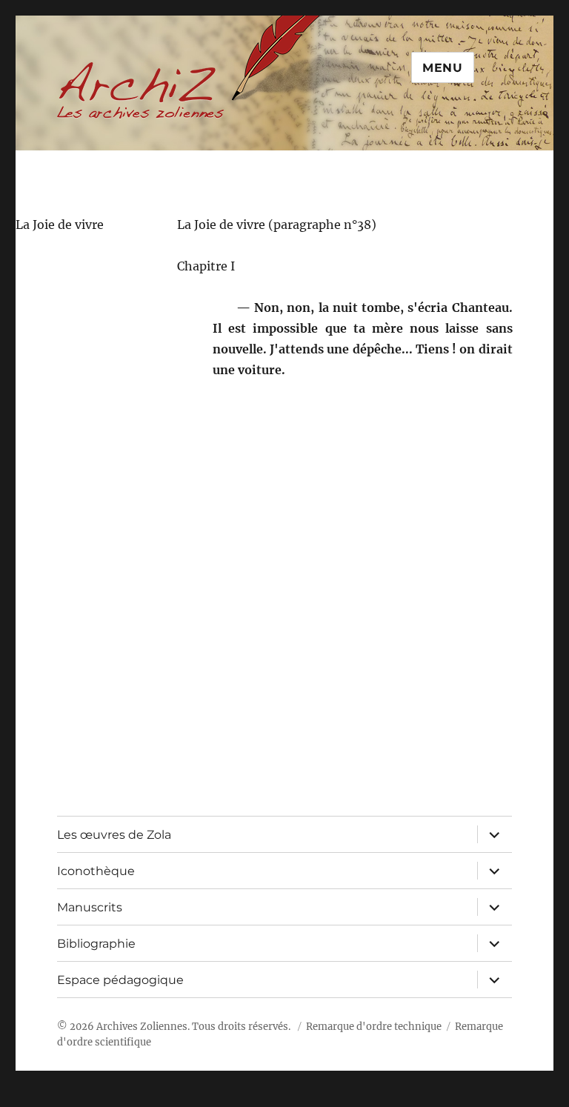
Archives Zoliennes (141, 1026)
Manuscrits (89, 907)
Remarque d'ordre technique (374, 1026)
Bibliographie (96, 944)
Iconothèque (96, 871)
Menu (442, 68)
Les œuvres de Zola (114, 835)
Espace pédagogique (120, 980)
